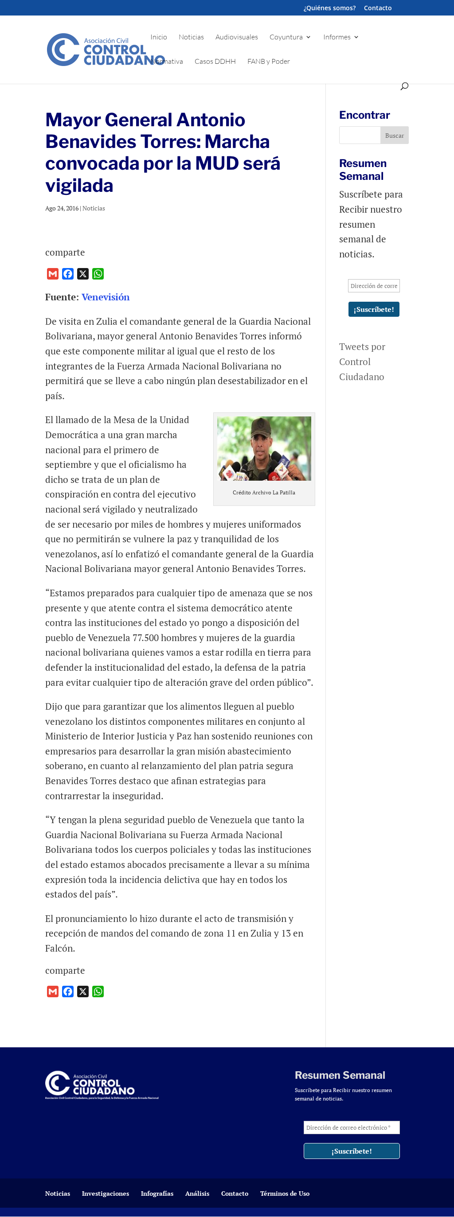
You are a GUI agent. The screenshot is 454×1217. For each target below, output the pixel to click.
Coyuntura (286, 37)
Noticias (191, 37)
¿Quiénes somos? (330, 8)
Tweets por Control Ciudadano (362, 361)
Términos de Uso (284, 1193)
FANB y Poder (268, 62)
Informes (337, 37)
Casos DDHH (215, 62)
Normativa (166, 62)
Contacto (378, 8)
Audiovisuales (236, 37)
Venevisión (107, 297)
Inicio (158, 37)
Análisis (197, 1193)
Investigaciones (105, 1193)
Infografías (157, 1193)
